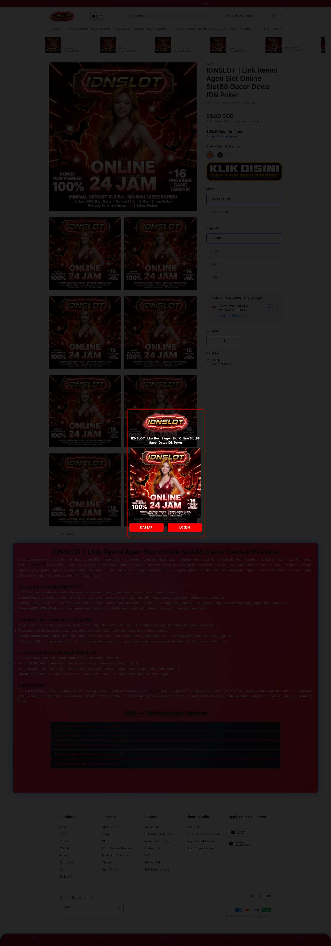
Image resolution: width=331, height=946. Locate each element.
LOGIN (184, 527)
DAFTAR (146, 527)
